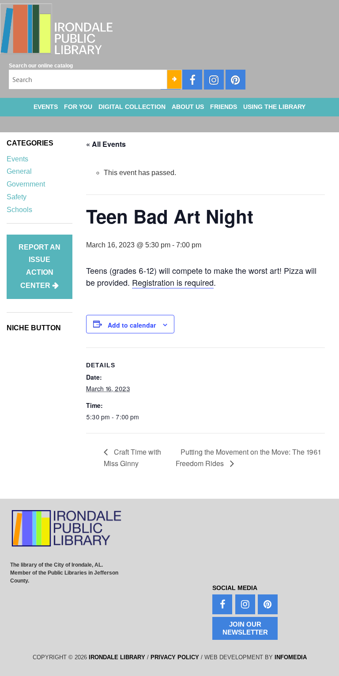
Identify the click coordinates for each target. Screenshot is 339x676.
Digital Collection (132, 106)
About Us (188, 106)
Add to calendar (132, 325)
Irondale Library (117, 657)
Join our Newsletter (245, 628)
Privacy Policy (175, 657)
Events (46, 106)
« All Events (106, 144)
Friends (223, 106)
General (19, 171)
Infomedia (291, 657)
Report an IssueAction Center (39, 266)
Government (26, 184)
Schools (19, 209)
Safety (16, 197)
